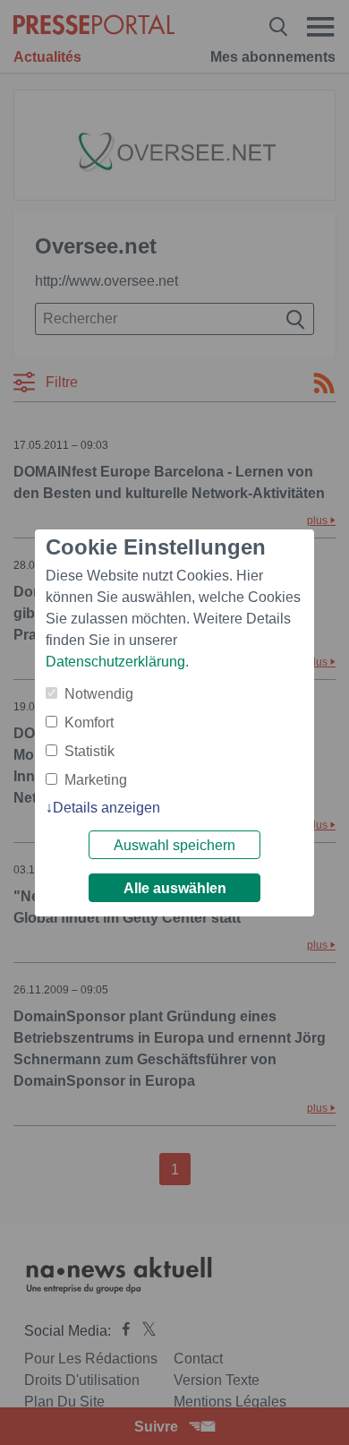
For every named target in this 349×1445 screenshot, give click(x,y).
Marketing (95, 779)
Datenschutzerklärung (115, 661)
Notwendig (98, 693)
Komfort (89, 722)
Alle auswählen (174, 888)
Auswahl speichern (174, 845)
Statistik (89, 751)
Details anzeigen (106, 807)
